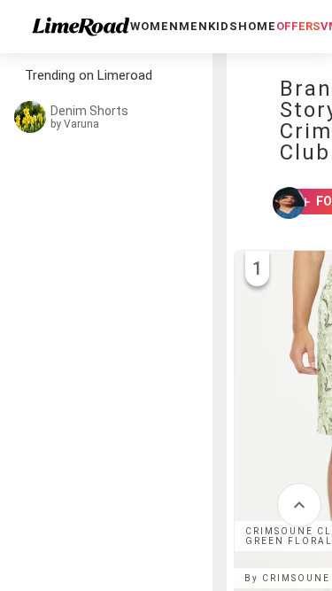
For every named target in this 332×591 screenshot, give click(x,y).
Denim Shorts (89, 111)
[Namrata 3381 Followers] (281, 203)
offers (298, 26)
